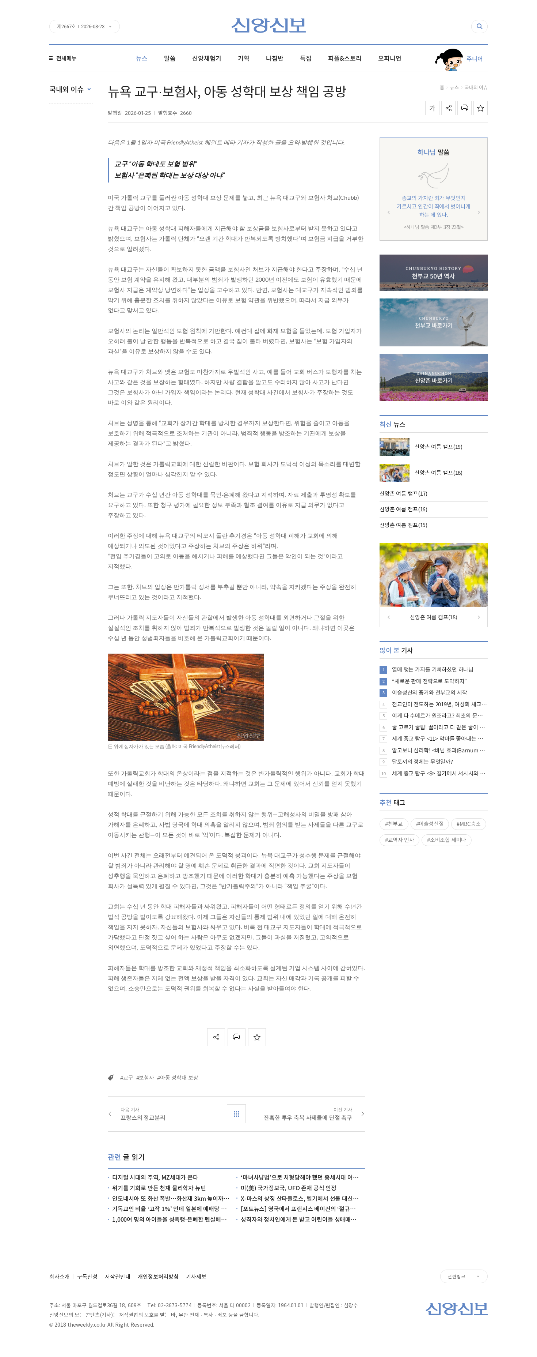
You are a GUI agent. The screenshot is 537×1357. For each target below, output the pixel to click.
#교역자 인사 (399, 840)
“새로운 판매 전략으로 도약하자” (429, 681)
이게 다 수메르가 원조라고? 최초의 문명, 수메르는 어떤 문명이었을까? (440, 715)
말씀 (433, 152)
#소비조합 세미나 (446, 840)
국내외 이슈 (476, 87)
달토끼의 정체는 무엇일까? (422, 762)
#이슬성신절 (430, 824)
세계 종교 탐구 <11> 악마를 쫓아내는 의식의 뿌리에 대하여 (440, 738)
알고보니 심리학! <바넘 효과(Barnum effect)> (440, 750)
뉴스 (454, 87)
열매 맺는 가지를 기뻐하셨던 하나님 (432, 669)
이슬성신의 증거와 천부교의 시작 (429, 692)
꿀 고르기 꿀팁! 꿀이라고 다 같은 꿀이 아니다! (440, 727)
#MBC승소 (469, 824)
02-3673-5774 (174, 1305)
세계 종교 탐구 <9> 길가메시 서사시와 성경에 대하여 (440, 773)
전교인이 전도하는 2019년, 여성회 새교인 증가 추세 (440, 704)
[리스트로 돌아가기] (236, 1113)
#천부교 (394, 824)
